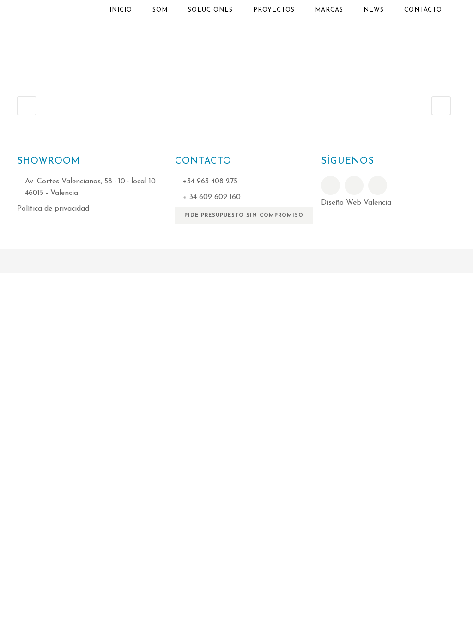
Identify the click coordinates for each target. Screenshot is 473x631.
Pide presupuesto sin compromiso (243, 215)
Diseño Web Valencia (356, 202)
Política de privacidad (53, 208)
